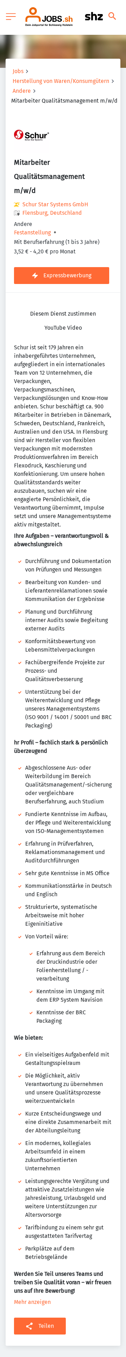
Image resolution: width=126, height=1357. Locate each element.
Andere (22, 91)
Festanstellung (32, 233)
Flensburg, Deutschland (52, 212)
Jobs (18, 71)
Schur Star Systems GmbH (55, 204)
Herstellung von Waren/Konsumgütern (61, 81)
